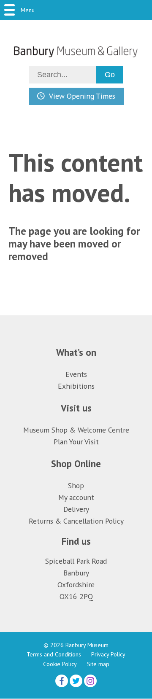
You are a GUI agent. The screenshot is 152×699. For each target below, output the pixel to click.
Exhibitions (76, 386)
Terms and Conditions (54, 654)
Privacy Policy (108, 654)
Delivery (76, 509)
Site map (98, 664)
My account (76, 497)
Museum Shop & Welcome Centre (76, 430)
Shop (76, 485)
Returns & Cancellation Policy (76, 521)
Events (76, 374)
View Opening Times (82, 96)
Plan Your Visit (76, 441)
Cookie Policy (60, 664)
